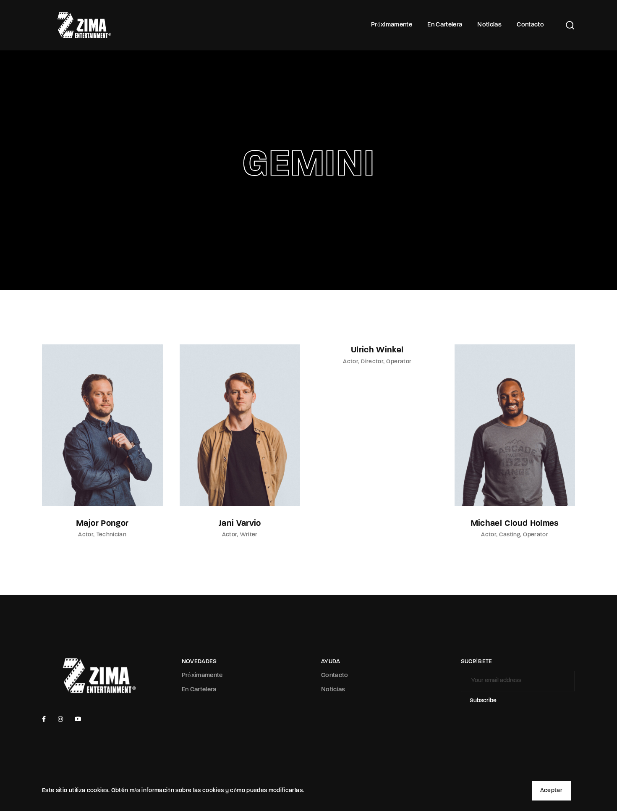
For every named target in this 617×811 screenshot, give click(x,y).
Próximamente (391, 25)
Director (372, 362)
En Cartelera (444, 25)
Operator (398, 362)
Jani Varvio (240, 524)
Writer (249, 535)
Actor (85, 535)
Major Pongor (102, 524)
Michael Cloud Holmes (515, 524)
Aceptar (551, 790)
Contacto (530, 25)
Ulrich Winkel (377, 350)
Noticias (489, 25)
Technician (112, 535)
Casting (509, 535)
